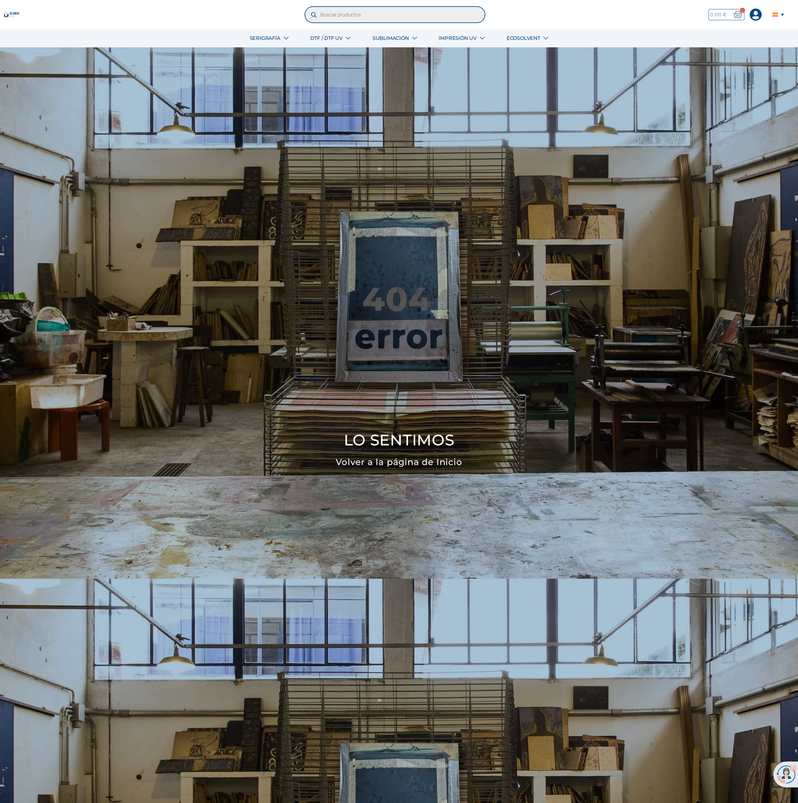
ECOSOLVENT (523, 38)
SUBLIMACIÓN (391, 38)
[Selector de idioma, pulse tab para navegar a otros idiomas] (779, 14)
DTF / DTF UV (326, 38)
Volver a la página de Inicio (399, 462)
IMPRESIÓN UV (458, 38)
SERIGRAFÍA (265, 38)
